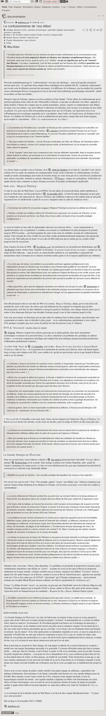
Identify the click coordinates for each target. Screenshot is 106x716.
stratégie (9, 30)
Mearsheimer (18, 40)
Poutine (9, 40)
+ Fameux (71, 7)
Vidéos (80, 7)
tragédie (59, 30)
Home (4, 7)
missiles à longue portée (53, 35)
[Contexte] (90, 30)
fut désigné (9, 249)
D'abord (11, 332)
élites (8, 35)
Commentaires (90, 7)
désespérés (92, 286)
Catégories (46, 7)
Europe (39, 35)
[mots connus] (94, 30)
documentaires (16, 16)
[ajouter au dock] (97, 30)
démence (17, 30)
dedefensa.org (23, 22)
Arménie (22, 38)
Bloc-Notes (13, 46)
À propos (6, 10)
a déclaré (54, 131)
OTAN (8, 43)
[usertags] (87, 30)
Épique (37, 7)
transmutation (69, 30)
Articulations (28, 7)
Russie (16, 38)
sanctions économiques (37, 30)
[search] (19, 1)
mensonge (16, 32)
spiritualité (51, 30)
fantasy (61, 178)
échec (24, 30)
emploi (33, 35)
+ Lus (63, 7)
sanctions (7, 32)
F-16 (13, 35)
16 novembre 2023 (55, 193)
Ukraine (9, 38)
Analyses (18, 7)
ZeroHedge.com (44, 246)
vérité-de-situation (59, 169)
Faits (10, 7)
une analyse (56, 459)
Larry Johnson (30, 40)
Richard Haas (21, 462)
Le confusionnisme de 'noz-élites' (27, 26)
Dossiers (56, 7)
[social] (83, 30)
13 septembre (37, 346)
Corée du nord (32, 38)
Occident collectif (23, 35)
